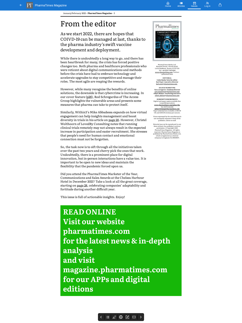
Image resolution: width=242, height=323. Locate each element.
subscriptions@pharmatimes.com (167, 109)
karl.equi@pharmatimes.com (166, 84)
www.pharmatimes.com (164, 72)
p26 (89, 96)
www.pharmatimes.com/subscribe (167, 105)
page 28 (82, 185)
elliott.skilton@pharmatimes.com (167, 95)
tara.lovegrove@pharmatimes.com (167, 91)
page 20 (113, 120)
